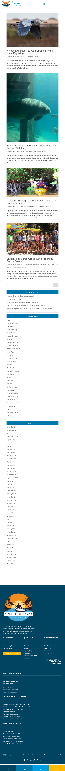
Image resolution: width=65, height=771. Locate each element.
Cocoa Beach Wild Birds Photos (12, 738)
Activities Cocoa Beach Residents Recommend (16, 707)
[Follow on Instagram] (34, 760)
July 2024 (10, 443)
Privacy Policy (48, 650)
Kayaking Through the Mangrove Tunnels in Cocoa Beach (31, 201)
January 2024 (11, 456)
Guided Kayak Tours (30, 264)
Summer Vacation (21, 267)
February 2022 (11, 491)
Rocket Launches (12, 387)
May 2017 (10, 548)
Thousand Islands (13, 403)
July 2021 (10, 513)
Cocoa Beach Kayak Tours (35, 754)
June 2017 (10, 545)
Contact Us (27, 646)
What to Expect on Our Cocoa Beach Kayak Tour (23, 302)
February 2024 (11, 452)
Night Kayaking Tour (8, 648)
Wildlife (9, 415)
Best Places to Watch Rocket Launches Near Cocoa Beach (26, 305)
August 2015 (11, 561)
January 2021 (11, 529)
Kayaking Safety (12, 358)
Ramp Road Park (8, 683)
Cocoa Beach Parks (8, 731)
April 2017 (10, 551)
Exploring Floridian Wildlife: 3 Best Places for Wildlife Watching (32, 147)
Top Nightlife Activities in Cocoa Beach (13, 709)
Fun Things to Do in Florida (10, 714)
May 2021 (10, 519)
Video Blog (10, 409)
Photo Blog (49, 206)
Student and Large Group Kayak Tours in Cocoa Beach (30, 260)
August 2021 (11, 510)
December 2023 (12, 459)
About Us (26, 648)
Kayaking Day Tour (8, 646)
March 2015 (11, 564)
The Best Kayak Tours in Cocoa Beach (14, 719)
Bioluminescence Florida (30, 655)
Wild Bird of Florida (13, 412)
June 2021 (10, 516)
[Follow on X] (27, 760)
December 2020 (12, 532)
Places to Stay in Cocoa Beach (11, 716)
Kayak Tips (10, 352)
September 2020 (12, 538)
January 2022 (11, 494)
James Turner (12, 56)
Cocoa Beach (28, 151)
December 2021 (12, 497)
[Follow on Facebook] (24, 760)
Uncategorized (11, 406)
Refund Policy (48, 648)
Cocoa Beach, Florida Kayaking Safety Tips (15, 741)
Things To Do (11, 400)
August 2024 (11, 440)
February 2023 (11, 468)
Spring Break (54, 264)
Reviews (9, 384)
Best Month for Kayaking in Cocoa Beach (20, 296)
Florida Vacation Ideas (9, 711)
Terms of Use (48, 653)
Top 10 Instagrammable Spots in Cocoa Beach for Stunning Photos (29, 309)
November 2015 (12, 554)
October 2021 (11, 503)
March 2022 (11, 487)
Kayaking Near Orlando (14, 299)
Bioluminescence (12, 323)
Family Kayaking (12, 342)
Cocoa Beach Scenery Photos (11, 736)
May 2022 (10, 481)
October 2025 (11, 430)
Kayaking (27, 56)
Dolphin (9, 339)
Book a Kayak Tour (12, 653)
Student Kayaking (11, 267)
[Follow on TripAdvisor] (40, 760)
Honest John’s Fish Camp (10, 689)
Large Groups (34, 56)
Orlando (9, 377)
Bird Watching (11, 326)
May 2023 (10, 462)
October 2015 (11, 557)
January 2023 (11, 471)
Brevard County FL (13, 330)
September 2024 (12, 436)
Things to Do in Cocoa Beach (14, 696)
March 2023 (11, 465)
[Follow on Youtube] (31, 760)
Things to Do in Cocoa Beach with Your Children (16, 704)
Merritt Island (11, 374)
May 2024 (10, 446)
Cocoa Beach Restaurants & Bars (12, 734)
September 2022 (12, 478)
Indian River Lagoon (13, 349)
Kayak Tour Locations (12, 673)
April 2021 (10, 522)
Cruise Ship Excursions (14, 336)
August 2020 (11, 541)
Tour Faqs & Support (50, 646)
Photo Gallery (27, 653)
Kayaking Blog (28, 650)
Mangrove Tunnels (13, 371)
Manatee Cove (11, 368)
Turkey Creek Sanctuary (10, 692)
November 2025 (12, 427)
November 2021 (12, 500)
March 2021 (11, 525)
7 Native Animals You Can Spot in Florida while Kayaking (30, 52)
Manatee (9, 365)
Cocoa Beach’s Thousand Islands (12, 743)
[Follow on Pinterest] (37, 760)
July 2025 (10, 433)
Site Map (26, 658)
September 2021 (12, 506)
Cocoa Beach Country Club (10, 681)
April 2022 (10, 484)
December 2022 (12, 475)
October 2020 (11, 535)
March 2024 (11, 449)
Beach (9, 320)
